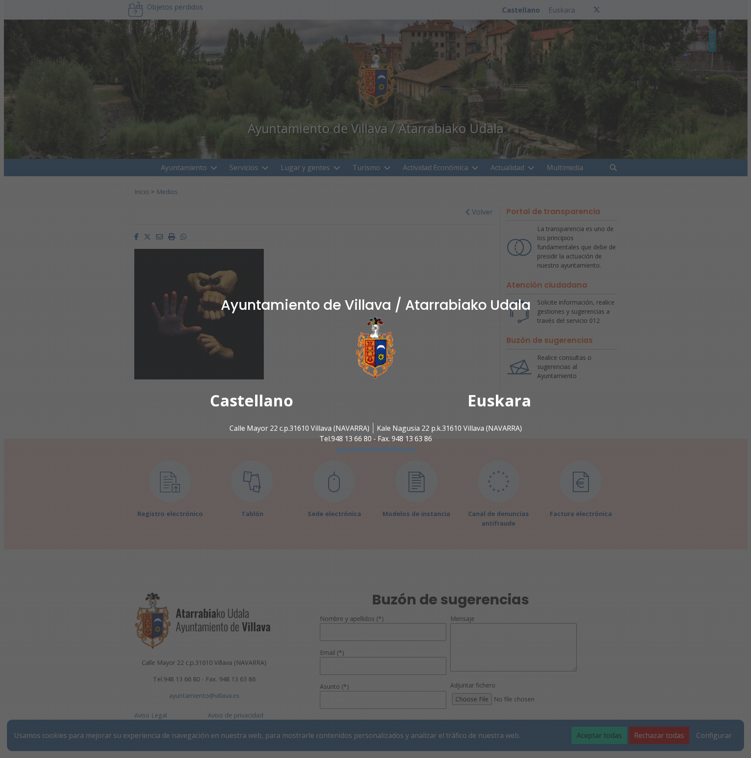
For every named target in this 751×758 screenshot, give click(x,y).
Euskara (499, 400)
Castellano (251, 400)
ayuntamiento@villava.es (376, 449)
